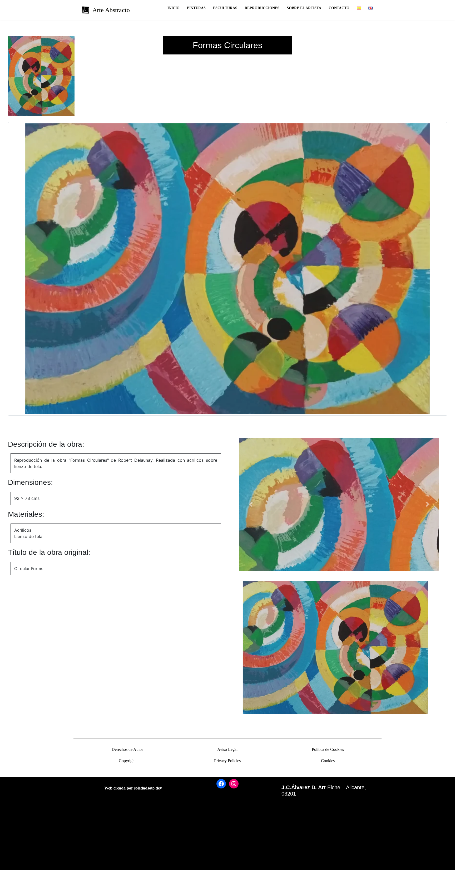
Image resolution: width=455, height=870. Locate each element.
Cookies (328, 760)
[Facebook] (221, 783)
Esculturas (225, 8)
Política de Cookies (328, 749)
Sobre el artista (304, 8)
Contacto (339, 8)
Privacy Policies (227, 760)
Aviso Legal (227, 749)
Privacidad (13, 848)
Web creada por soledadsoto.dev (133, 788)
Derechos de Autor (127, 749)
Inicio (173, 8)
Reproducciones (262, 8)
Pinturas (196, 8)
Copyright (127, 760)
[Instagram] (234, 783)
